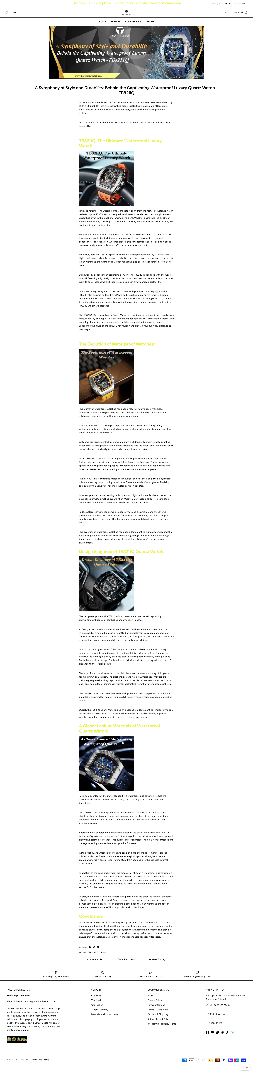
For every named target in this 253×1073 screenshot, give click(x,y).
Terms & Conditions (158, 1009)
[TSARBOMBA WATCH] (126, 12)
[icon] (232, 1032)
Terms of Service (156, 1004)
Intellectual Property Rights (162, 1023)
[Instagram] (217, 1032)
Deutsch (241, 3)
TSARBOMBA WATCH (22, 1060)
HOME (102, 21)
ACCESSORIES (133, 21)
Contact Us (97, 1004)
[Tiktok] (227, 1032)
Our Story (96, 995)
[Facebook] (207, 1032)
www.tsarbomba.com (165, 3)
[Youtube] (212, 1032)
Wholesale (96, 1000)
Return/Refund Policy (159, 1019)
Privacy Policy (155, 1000)
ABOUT (150, 21)
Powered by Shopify (40, 1060)
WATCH (115, 21)
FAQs (150, 995)
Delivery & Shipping (158, 1014)
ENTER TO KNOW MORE (218, 1004)
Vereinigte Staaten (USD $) (223, 3)
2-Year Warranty (99, 1009)
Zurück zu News (126, 959)
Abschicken (216, 1023)
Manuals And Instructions (104, 1014)
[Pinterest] (222, 1032)
